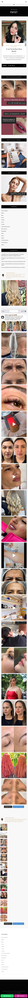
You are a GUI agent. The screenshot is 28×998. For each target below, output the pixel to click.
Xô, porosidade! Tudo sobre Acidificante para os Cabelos (13, 267)
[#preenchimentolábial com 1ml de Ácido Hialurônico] (14, 529)
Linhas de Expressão (5, 226)
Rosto (2, 235)
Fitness (2, 224)
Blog (11, 45)
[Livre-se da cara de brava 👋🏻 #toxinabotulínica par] (14, 371)
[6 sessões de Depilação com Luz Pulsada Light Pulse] (14, 555)
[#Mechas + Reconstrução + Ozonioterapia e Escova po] (14, 503)
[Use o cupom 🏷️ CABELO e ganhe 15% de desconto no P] (14, 319)
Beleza (7, 45)
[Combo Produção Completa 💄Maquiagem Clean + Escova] (14, 686)
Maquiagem (14, 46)
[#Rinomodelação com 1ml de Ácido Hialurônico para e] (14, 660)
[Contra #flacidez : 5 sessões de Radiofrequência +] (14, 345)
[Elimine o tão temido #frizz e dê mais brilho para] (14, 765)
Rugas (2, 238)
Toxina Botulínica (4, 240)
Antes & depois (4, 210)
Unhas (2, 244)
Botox (2, 217)
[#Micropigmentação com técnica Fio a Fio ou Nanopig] (14, 739)
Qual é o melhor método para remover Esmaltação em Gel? (13, 261)
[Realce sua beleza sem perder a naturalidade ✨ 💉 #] (14, 713)
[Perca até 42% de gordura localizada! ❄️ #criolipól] (14, 424)
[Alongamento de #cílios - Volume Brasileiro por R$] (14, 398)
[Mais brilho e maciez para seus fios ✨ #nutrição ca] (14, 293)
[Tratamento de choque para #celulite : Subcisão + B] (14, 634)
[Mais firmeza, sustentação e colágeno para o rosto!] (14, 450)
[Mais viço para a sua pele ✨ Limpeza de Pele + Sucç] (14, 791)
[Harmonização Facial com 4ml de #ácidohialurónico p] (14, 476)
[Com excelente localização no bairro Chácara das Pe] (14, 608)
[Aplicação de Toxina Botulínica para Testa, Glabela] (14, 581)
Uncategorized (4, 242)
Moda (2, 233)
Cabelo (2, 219)
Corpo (2, 222)
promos (5, 65)
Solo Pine (19, 993)
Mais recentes (18, 45)
